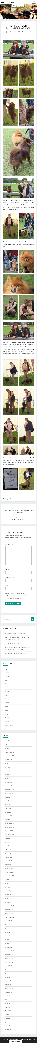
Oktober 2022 (9, 872)
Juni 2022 (7, 887)
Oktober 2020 (9, 958)
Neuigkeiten (8, 714)
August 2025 (8, 759)
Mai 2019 (7, 1003)
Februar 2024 (8, 816)
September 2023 (9, 834)
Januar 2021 (8, 947)
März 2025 (8, 774)
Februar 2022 (8, 898)
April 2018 (8, 1026)
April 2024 (8, 808)
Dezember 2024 (9, 786)
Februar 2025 (8, 778)
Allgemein (8, 499)
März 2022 (8, 894)
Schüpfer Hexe (7, 2)
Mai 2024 (7, 804)
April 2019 (8, 1007)
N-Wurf (7, 710)
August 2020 (8, 966)
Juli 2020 (7, 969)
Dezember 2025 (9, 752)
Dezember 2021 (9, 906)
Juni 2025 (7, 767)
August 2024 (8, 797)
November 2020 (9, 954)
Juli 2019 (7, 996)
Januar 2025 (8, 782)
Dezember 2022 (9, 864)
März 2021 (8, 939)
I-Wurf (7, 687)
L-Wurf (7, 703)
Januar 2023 (8, 861)
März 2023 (8, 853)
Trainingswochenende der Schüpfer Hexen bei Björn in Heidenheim (18, 510)
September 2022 (9, 876)
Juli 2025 (7, 763)
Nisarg (34, 1039)
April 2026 (8, 744)
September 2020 (9, 962)
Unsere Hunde (9, 725)
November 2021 (9, 909)
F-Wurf (7, 676)
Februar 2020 (8, 981)
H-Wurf (7, 684)
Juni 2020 (7, 973)
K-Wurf (7, 695)
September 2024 (9, 793)
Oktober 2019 (9, 988)
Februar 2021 (8, 943)
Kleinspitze (8, 699)
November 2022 (9, 868)
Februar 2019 (8, 1014)
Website (7, 585)
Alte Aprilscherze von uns (12, 643)
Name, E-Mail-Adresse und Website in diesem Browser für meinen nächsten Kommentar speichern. (18, 596)
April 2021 (8, 936)
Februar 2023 (8, 857)
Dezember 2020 (9, 951)
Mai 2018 (7, 1022)
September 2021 (9, 917)
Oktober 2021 (9, 913)
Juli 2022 (7, 883)
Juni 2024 (7, 801)
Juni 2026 (7, 741)
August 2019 (8, 992)
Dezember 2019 (9, 984)
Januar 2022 (8, 902)
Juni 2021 (7, 928)
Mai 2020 (7, 977)
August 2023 (8, 838)
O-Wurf (7, 718)
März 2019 (8, 1011)
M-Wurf (7, 706)
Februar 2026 (8, 748)
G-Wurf (7, 680)
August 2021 (8, 921)
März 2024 (8, 812)
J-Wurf (7, 691)
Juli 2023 (7, 842)
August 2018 (8, 1018)
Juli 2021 (7, 924)
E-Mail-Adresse (10, 577)
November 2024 (9, 789)
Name (7, 569)
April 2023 (8, 849)
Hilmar (26, 32)
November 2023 (9, 827)
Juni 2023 (7, 846)
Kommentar (9, 544)
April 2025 (8, 771)
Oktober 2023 (9, 831)
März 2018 (8, 1029)
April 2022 (8, 891)
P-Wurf (7, 721)
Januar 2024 (8, 819)
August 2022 (8, 879)
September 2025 (9, 756)
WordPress (23, 1039)
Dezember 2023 (9, 823)
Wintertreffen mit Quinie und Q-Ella (15, 653)
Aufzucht (7, 673)
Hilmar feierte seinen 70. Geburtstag (15, 634)
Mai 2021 (7, 932)
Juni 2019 (7, 999)
